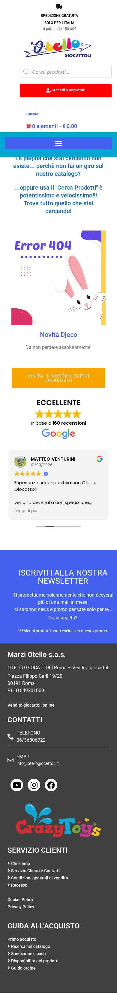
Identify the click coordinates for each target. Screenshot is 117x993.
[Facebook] (51, 785)
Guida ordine (23, 968)
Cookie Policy (20, 899)
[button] (58, 143)
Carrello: (32, 114)
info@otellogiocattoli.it (37, 763)
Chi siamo (20, 863)
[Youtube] (16, 785)
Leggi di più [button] (25, 511)
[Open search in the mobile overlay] (66, 72)
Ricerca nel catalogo (30, 946)
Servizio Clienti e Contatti (35, 870)
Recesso (19, 885)
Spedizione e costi (28, 953)
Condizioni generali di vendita (39, 878)
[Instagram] (34, 785)
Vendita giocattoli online (31, 705)
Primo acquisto (22, 939)
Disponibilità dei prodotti (34, 961)
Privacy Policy (21, 906)
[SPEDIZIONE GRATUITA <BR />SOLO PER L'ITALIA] (59, 6)
